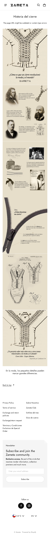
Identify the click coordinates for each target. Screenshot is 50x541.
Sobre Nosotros (32, 402)
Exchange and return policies (11, 414)
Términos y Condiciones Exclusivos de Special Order (12, 428)
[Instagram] (29, 506)
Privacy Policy (8, 402)
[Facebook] (21, 506)
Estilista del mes (32, 412)
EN (32, 516)
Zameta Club (31, 407)
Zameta (18, 532)
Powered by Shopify (29, 532)
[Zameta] (19, 5)
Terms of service (9, 407)
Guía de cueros (32, 417)
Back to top (7, 385)
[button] (38, 5)
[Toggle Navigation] (6, 5)
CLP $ (18, 516)
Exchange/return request (12, 420)
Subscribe (25, 479)
